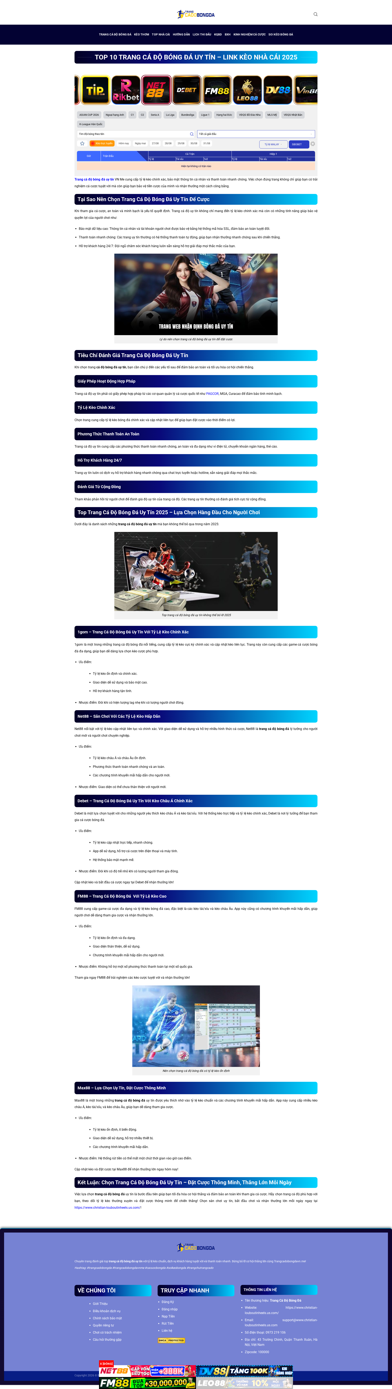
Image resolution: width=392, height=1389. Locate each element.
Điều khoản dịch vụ (106, 1311)
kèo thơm (141, 34)
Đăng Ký (168, 1302)
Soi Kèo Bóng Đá (280, 34)
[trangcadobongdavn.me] (196, 14)
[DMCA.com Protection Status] (171, 1340)
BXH (228, 34)
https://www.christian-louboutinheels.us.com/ (107, 1208)
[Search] (315, 14)
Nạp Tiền (168, 1316)
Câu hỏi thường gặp (107, 1340)
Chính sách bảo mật (107, 1318)
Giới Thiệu (100, 1304)
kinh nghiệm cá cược (250, 34)
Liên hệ (167, 1331)
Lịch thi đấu (202, 34)
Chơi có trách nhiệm (107, 1332)
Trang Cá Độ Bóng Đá (115, 34)
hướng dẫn (181, 34)
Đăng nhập (170, 1309)
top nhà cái (161, 34)
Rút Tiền (168, 1323)
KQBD (218, 34)
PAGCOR (212, 394)
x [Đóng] (106, 1363)
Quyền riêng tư (103, 1325)
